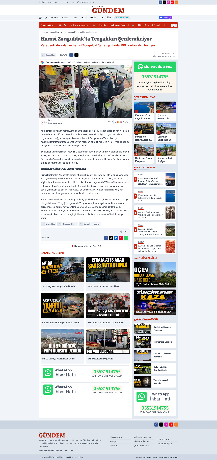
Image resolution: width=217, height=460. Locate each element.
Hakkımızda (116, 437)
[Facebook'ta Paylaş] (71, 55)
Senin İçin (167, 17)
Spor (100, 17)
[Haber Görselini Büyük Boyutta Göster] (85, 91)
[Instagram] (168, 2)
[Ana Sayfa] (46, 18)
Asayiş (84, 17)
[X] (164, 2)
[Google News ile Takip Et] (121, 121)
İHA (55, 121)
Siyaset (74, 17)
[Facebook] (160, 2)
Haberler (44, 32)
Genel (65, 17)
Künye (44, 2)
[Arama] (176, 17)
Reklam (53, 2)
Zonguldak (54, 32)
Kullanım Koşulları (142, 437)
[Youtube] (172, 2)
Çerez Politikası (141, 445)
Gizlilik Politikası (141, 441)
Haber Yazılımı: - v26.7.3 (157, 457)
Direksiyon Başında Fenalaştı (88, 25)
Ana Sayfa (54, 17)
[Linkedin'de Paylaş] (116, 238)
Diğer (108, 17)
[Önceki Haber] (172, 25)
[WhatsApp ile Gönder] (126, 238)
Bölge (93, 17)
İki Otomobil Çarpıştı (124, 25)
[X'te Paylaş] (76, 55)
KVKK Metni (163, 439)
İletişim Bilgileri (164, 443)
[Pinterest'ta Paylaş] (121, 238)
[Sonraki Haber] (175, 25)
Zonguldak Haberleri (92, 224)
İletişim (64, 2)
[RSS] (176, 2)
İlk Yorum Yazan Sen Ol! (87, 246)
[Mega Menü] (40, 17)
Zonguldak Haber (69, 224)
